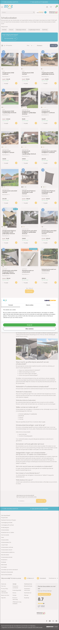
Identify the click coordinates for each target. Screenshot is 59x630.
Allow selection (30, 328)
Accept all (29, 325)
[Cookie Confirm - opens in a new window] (50, 300)
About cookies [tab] (29, 305)
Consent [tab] (10, 305)
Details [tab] (48, 305)
